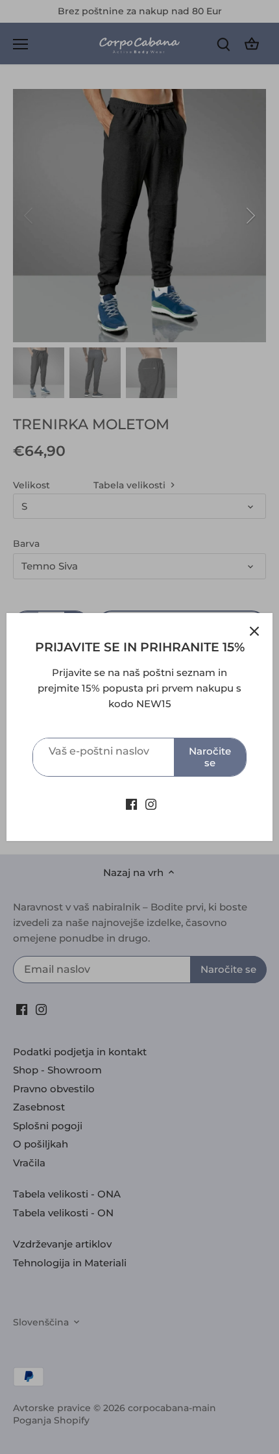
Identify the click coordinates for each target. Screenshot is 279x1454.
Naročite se (210, 757)
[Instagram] (150, 803)
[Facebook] (131, 803)
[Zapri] (254, 631)
